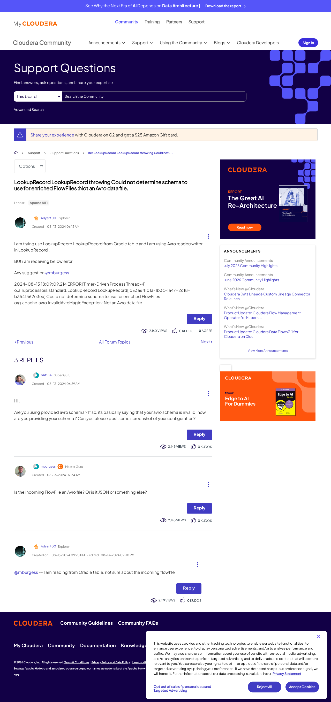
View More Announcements (268, 351)
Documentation (98, 645)
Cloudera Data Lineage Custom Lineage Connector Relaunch (267, 296)
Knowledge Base (140, 645)
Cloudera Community (42, 42)
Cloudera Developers (258, 42)
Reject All (264, 687)
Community (126, 21)
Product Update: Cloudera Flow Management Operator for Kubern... (262, 315)
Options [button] (27, 166)
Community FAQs (138, 623)
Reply (199, 318)
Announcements (104, 42)
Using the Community (181, 42)
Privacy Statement (287, 674)
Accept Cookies (302, 687)
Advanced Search (29, 109)
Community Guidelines (86, 623)
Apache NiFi (39, 203)
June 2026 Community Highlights (251, 279)
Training (152, 21)
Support (197, 21)
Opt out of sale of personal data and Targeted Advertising (182, 688)
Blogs (219, 42)
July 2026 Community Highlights (250, 265)
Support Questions (64, 153)
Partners (174, 21)
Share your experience (53, 135)
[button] (206, 235)
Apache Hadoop (35, 668)
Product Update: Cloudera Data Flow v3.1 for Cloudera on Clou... (261, 334)
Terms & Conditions (76, 662)
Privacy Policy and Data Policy (111, 662)
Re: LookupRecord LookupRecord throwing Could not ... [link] (130, 153)
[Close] (318, 636)
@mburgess (57, 272)
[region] (236, 665)
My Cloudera (28, 645)
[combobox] (154, 96)
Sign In (308, 42)
